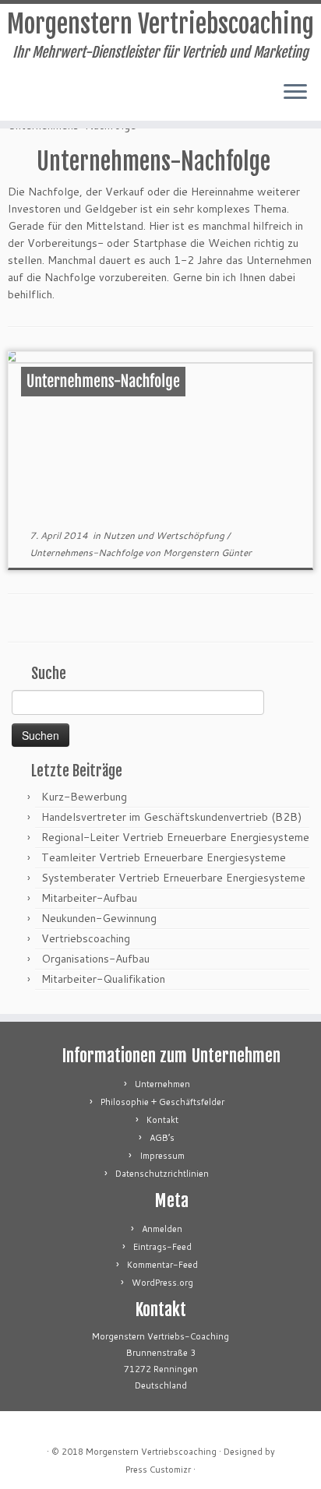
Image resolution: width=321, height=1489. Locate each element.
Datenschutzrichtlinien (162, 1173)
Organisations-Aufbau (95, 958)
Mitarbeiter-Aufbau (89, 898)
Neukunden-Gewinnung (99, 918)
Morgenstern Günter (207, 552)
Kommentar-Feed (162, 1264)
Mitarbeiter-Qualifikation (103, 979)
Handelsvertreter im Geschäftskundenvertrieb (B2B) (171, 817)
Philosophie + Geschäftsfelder (162, 1102)
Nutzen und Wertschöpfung (165, 535)
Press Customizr (158, 1469)
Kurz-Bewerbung (84, 796)
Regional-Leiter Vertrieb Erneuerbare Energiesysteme (175, 837)
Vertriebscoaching (85, 938)
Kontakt (162, 1120)
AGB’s (162, 1138)
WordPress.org (162, 1282)
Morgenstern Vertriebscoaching (160, 24)
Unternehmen (162, 1084)
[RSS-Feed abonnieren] (16, 97)
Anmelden (162, 1229)
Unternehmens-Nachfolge (103, 381)
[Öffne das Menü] (295, 92)
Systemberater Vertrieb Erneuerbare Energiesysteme (173, 877)
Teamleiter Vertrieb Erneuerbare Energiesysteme (163, 857)
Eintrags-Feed (162, 1247)
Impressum (162, 1155)
